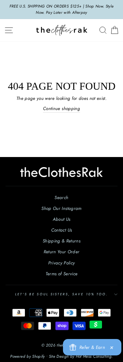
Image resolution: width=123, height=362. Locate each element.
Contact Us (61, 230)
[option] (61, 9)
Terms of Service (61, 273)
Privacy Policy (61, 263)
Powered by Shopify (27, 356)
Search (61, 197)
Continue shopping (61, 108)
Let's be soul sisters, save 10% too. (61, 294)
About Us (62, 219)
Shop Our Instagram (61, 208)
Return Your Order (62, 251)
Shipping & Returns (61, 241)
